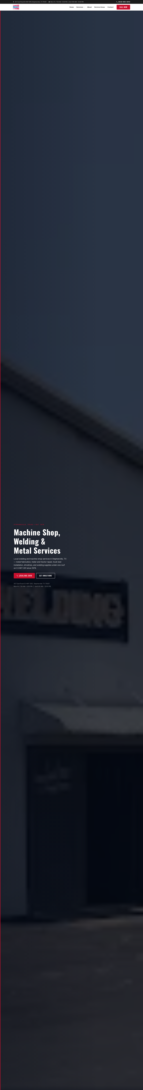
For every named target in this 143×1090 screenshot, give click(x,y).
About (89, 7)
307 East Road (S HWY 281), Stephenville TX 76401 (32, 584)
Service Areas (99, 7)
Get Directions (45, 575)
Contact (110, 7)
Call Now (123, 7)
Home (72, 7)
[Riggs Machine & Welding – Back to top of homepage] (16, 7)
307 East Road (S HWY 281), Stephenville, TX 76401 (30, 2)
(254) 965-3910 (124, 2)
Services (79, 7)
